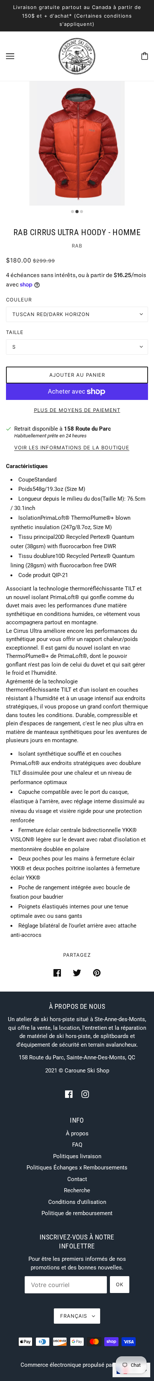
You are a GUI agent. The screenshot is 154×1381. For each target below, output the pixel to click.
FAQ (77, 1144)
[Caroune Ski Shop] (77, 55)
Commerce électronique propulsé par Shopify (77, 1365)
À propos (77, 1133)
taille (15, 332)
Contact (77, 1179)
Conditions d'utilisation (77, 1202)
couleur (19, 300)
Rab (77, 246)
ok (119, 1284)
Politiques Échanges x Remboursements (77, 1167)
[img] (69, 1094)
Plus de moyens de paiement (77, 410)
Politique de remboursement (77, 1213)
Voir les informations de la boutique (71, 447)
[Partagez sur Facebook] (57, 972)
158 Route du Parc (87, 428)
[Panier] (144, 56)
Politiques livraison (77, 1156)
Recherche (77, 1190)
